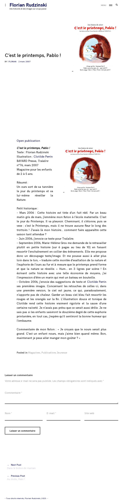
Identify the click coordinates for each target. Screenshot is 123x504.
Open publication (28, 141)
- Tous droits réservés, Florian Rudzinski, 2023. (26, 498)
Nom (8, 413)
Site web (89, 413)
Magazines (34, 352)
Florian (12, 61)
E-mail (51, 413)
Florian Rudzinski (28, 5)
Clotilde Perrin (43, 156)
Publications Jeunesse (54, 352)
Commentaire (13, 392)
